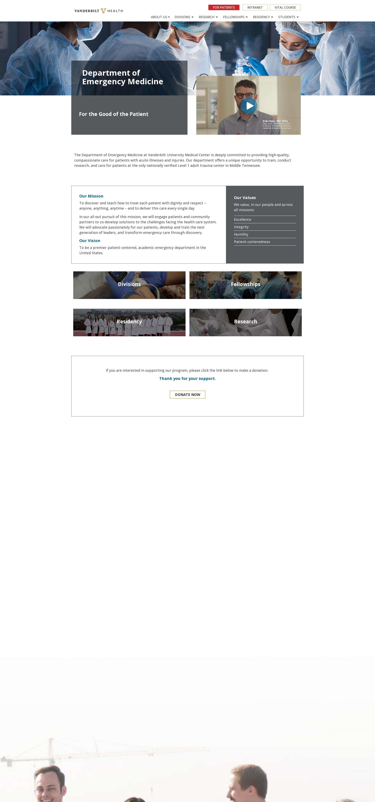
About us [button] (159, 17)
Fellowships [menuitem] (233, 17)
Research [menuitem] (206, 17)
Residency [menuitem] (261, 17)
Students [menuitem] (286, 17)
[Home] (100, 11)
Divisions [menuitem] (182, 17)
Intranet (255, 7)
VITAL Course (285, 7)
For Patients (224, 7)
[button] (187, 395)
